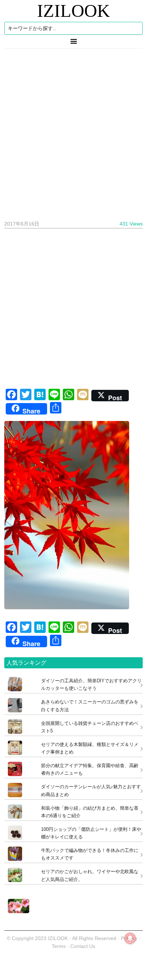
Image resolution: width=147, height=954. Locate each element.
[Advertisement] (73, 131)
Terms (59, 946)
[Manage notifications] (130, 938)
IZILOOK (73, 11)
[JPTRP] (16, 911)
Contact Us (82, 946)
